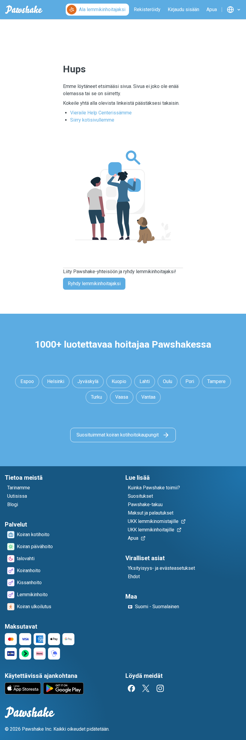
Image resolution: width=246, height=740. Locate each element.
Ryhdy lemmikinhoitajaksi (94, 283)
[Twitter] (146, 688)
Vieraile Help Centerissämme (101, 113)
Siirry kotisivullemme (92, 120)
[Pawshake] (24, 10)
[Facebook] (131, 688)
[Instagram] (160, 688)
